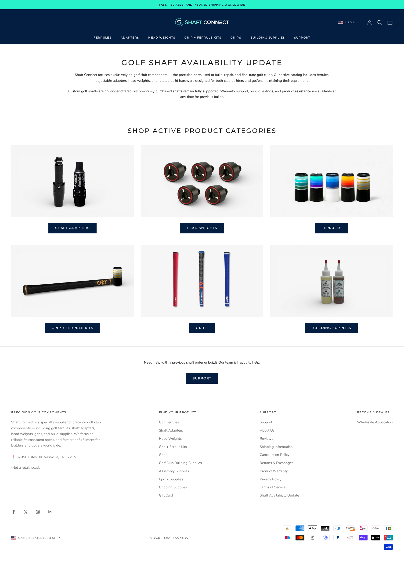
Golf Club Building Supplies (180, 463)
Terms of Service (272, 487)
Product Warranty (274, 471)
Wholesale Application (375, 422)
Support (302, 37)
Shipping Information (276, 446)
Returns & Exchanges (276, 463)
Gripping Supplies (173, 487)
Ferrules (102, 37)
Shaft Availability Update (279, 495)
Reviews (266, 438)
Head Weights (161, 37)
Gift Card (166, 495)
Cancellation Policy (274, 454)
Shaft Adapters (72, 228)
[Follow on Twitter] (25, 512)
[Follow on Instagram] (38, 512)
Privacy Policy (270, 479)
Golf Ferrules (169, 422)
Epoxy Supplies (171, 479)
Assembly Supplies (174, 471)
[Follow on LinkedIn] (50, 512)
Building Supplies (267, 37)
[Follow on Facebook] (13, 512)
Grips (236, 37)
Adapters (130, 37)
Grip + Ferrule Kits (202, 37)
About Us (267, 430)
